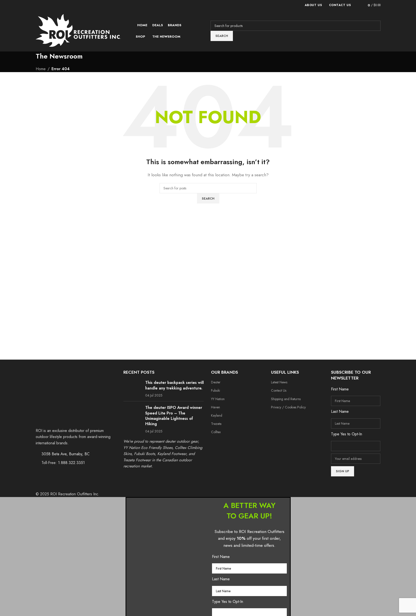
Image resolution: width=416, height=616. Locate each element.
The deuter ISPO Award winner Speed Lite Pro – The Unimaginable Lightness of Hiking (173, 416)
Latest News (279, 382)
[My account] (357, 5)
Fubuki (215, 390)
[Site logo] (78, 30)
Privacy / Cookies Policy (288, 407)
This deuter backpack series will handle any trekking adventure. (174, 385)
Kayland (216, 415)
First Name (221, 556)
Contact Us (278, 390)
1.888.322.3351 (71, 462)
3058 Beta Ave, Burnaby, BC (66, 454)
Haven (215, 407)
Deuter (216, 382)
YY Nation (218, 399)
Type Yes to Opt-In (227, 601)
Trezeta (216, 423)
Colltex (216, 432)
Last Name (221, 579)
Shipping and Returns (286, 399)
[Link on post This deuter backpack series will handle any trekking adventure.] (132, 388)
